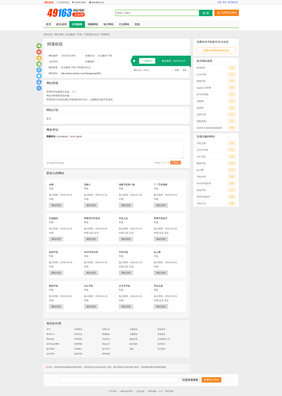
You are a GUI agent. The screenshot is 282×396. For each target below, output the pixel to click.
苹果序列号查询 (92, 218)
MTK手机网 (202, 94)
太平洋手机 (124, 286)
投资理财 (78, 344)
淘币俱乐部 (233, 2)
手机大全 (123, 218)
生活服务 (70, 34)
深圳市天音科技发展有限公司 (211, 128)
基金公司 (106, 344)
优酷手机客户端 (127, 184)
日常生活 (78, 334)
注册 (219, 2)
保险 (132, 349)
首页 (48, 24)
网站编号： (54, 55)
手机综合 (106, 339)
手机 (79, 34)
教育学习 (50, 334)
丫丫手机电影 (160, 184)
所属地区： (91, 61)
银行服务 (134, 344)
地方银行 (161, 344)
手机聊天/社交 (91, 34)
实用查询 (78, 329)
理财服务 (106, 334)
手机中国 (123, 252)
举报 (184, 70)
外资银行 (78, 349)
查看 (232, 68)
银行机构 (50, 349)
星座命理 (161, 329)
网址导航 (59, 34)
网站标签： (54, 67)
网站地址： (54, 73)
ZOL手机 (88, 286)
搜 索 (206, 13)
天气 (48, 329)
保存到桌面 (64, 2)
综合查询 (161, 349)
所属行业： (91, 55)
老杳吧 (200, 108)
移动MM (201, 67)
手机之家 (158, 286)
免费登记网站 (229, 12)
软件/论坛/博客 (53, 344)
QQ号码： (54, 61)
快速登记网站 (80, 2)
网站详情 (56, 205)
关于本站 (113, 391)
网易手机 (53, 286)
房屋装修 (106, 354)
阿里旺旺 (105, 34)
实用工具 (106, 329)
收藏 (177, 70)
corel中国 (201, 74)
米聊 (51, 184)
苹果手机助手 (160, 218)
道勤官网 (201, 121)
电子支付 (106, 349)
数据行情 (134, 339)
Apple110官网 (204, 87)
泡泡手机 (53, 252)
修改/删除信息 (98, 2)
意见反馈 (140, 391)
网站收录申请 (127, 391)
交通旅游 (134, 329)
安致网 (200, 101)
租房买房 (78, 354)
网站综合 (50, 339)
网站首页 (49, 2)
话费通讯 (134, 334)
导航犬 (87, 184)
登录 (225, 2)
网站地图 (152, 391)
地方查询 (50, 354)
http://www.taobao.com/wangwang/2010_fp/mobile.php (89, 73)
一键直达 (147, 61)
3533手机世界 (91, 252)
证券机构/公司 (163, 339)
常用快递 (78, 339)
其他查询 (161, 334)
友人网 (157, 252)
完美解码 (53, 218)
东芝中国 (201, 114)
